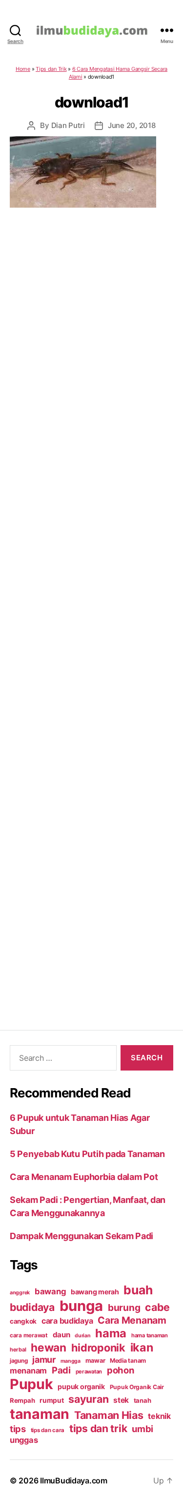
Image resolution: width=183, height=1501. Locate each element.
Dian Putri (68, 125)
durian (82, 1335)
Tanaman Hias (108, 1415)
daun (61, 1334)
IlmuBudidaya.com (73, 1480)
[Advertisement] (91, 607)
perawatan (89, 1371)
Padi (61, 1370)
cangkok (23, 1321)
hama (110, 1333)
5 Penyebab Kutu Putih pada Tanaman (87, 1154)
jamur (44, 1359)
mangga (71, 1361)
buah (137, 1290)
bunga (81, 1305)
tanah (142, 1400)
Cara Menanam (132, 1320)
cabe (157, 1307)
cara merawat (29, 1335)
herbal (18, 1349)
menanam (28, 1370)
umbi (142, 1428)
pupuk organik (81, 1386)
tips (18, 1428)
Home (23, 68)
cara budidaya (67, 1321)
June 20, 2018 (132, 125)
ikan (141, 1347)
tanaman (39, 1413)
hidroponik (98, 1347)
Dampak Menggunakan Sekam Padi (81, 1236)
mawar (95, 1360)
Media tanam (128, 1360)
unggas (24, 1440)
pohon (120, 1370)
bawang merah (95, 1291)
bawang (50, 1291)
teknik (159, 1416)
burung (124, 1307)
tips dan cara (48, 1430)
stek (121, 1400)
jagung (18, 1360)
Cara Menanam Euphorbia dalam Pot (84, 1177)
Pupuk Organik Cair (137, 1387)
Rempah (22, 1400)
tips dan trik (98, 1428)
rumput (51, 1400)
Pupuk (31, 1384)
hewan (48, 1347)
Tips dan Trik (51, 68)
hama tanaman (149, 1335)
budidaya (32, 1307)
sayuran (88, 1399)
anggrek (20, 1292)
